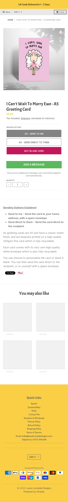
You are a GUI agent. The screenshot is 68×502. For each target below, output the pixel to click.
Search (34, 403)
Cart (61, 12)
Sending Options (13, 127)
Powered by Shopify (34, 491)
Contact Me (34, 414)
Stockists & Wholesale (34, 418)
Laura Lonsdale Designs (38, 488)
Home (10, 20)
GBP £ (17, 12)
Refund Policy (34, 425)
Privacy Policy (34, 421)
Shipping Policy (34, 428)
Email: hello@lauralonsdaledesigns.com (34, 436)
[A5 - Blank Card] (34, 150)
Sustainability (34, 407)
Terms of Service (34, 432)
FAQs (34, 410)
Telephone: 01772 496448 (34, 439)
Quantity (10, 180)
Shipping (25, 118)
